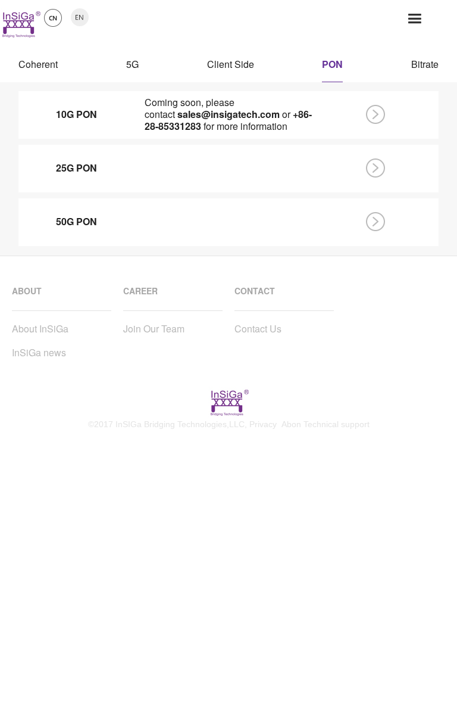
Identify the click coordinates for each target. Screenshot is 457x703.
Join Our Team (153, 328)
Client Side (230, 67)
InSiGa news (39, 352)
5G (132, 67)
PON (332, 67)
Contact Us (257, 328)
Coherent (38, 67)
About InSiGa (40, 328)
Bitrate (425, 67)
